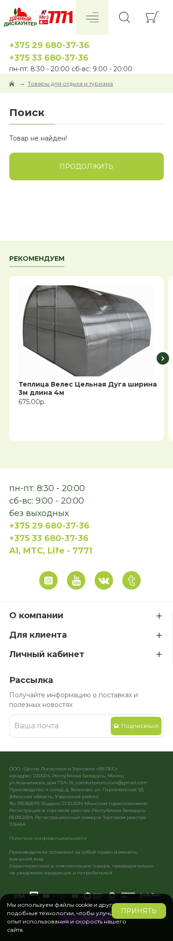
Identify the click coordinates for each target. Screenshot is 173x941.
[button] (10, 359)
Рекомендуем (37, 259)
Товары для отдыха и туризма (70, 83)
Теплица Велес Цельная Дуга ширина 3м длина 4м (87, 388)
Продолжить (86, 166)
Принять (139, 911)
